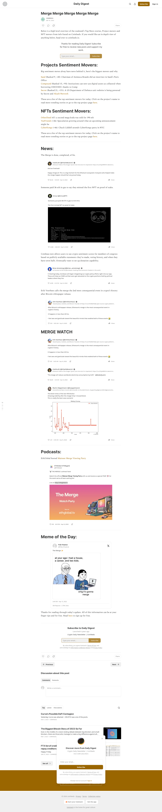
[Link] (38, 65)
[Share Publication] (135, 4)
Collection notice (94, 796)
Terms (84, 796)
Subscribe (144, 4)
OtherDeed (46, 117)
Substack (70, 807)
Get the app (91, 802)
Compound (46, 83)
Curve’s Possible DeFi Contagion (57, 714)
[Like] (43, 25)
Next (114, 664)
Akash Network (61, 93)
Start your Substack (75, 802)
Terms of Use (91, 772)
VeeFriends (46, 121)
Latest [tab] (49, 708)
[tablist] (50, 680)
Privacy (78, 796)
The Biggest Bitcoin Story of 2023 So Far (61, 729)
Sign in (155, 4)
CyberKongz (46, 127)
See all (45, 763)
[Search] (130, 4)
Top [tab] (43, 708)
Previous (49, 664)
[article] (81, 718)
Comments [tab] (46, 680)
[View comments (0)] (48, 25)
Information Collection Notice (80, 774)
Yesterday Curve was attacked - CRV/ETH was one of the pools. (64, 717)
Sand (43, 77)
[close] (102, 738)
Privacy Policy (97, 774)
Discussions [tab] (58, 708)
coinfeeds (49, 18)
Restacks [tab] (55, 680)
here (95, 102)
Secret (44, 90)
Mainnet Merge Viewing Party (72, 458)
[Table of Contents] (2, 406)
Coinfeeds (53, 719)
